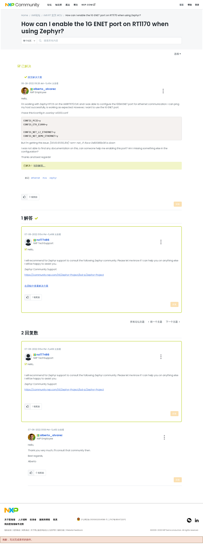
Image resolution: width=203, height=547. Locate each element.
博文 (76, 4)
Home (24, 15)
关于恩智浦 (9, 519)
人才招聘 (22, 519)
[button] (163, 91)
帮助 (190, 4)
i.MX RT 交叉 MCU (53, 15)
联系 (55, 519)
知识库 (58, 4)
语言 (182, 4)
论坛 (49, 4)
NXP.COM (87, 4)
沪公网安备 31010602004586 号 (94, 520)
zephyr (53, 177)
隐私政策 (8, 530)
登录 (197, 4)
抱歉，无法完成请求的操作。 (18, 539)
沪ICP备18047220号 (117, 519)
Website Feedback (74, 530)
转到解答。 (39, 165)
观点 (68, 4)
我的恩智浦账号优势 (14, 524)
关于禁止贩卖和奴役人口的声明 (43, 530)
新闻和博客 (44, 519)
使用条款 (16, 530)
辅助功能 (60, 530)
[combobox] (109, 40)
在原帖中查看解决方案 (36, 286)
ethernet (35, 177)
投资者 (33, 519)
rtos (45, 177)
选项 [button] (176, 54)
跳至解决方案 (35, 77)
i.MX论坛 (35, 15)
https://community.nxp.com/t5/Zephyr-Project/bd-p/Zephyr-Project (64, 275)
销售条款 (25, 530)
